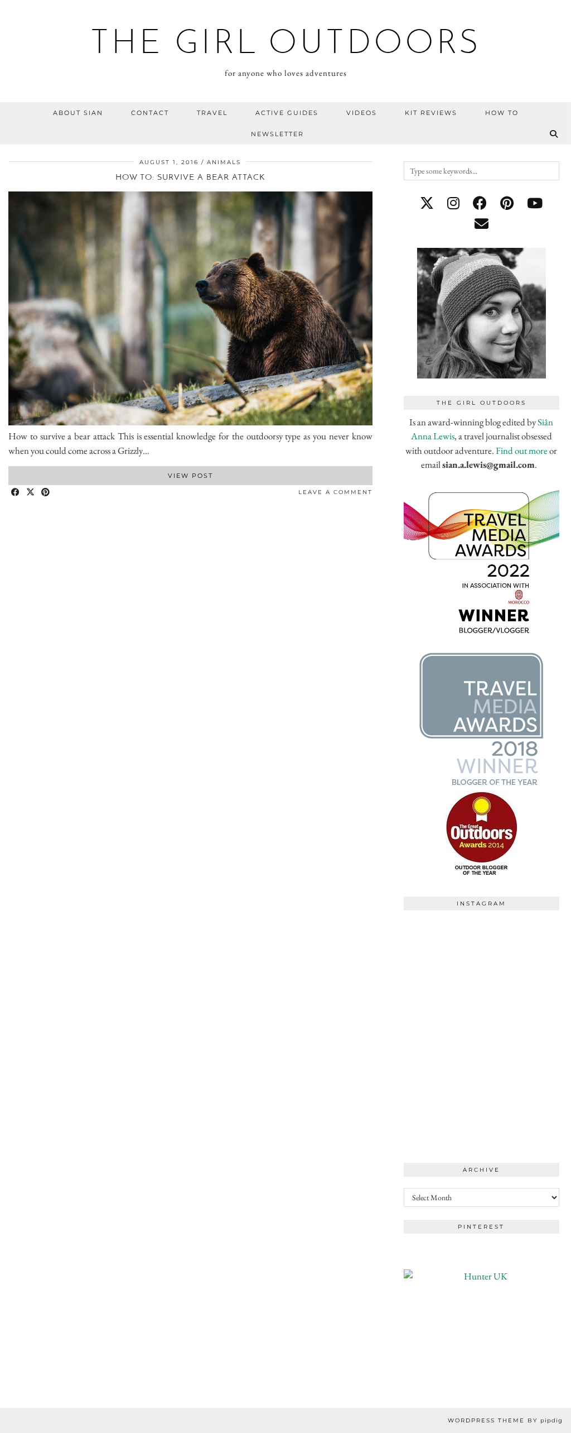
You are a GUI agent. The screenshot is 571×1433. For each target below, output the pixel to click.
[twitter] (427, 203)
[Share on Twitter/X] (30, 492)
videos (361, 113)
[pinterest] (507, 203)
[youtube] (535, 203)
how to (502, 113)
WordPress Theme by (505, 1420)
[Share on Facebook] (15, 492)
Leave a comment (335, 492)
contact (150, 113)
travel (212, 113)
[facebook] (480, 203)
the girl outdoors (286, 44)
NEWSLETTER (277, 134)
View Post (190, 476)
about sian (78, 113)
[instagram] (453, 203)
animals (224, 162)
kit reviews (431, 113)
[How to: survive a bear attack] (190, 422)
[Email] (481, 224)
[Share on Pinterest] (46, 492)
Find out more (522, 450)
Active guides (286, 113)
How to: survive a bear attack (190, 178)
